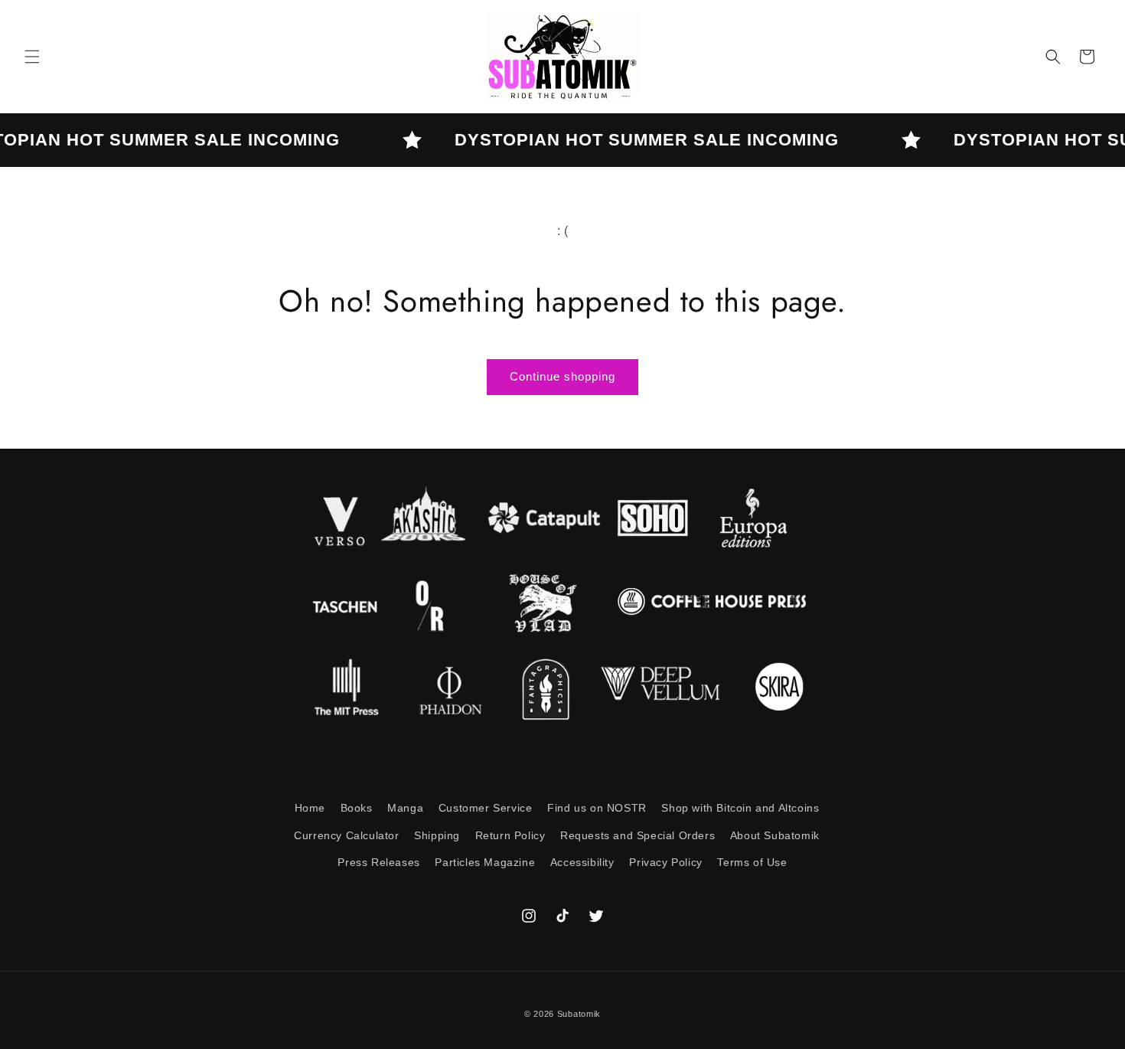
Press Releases (378, 862)
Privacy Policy (665, 862)
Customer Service (486, 808)
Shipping (437, 835)
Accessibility (582, 862)
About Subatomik (775, 835)
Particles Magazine (485, 862)
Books (357, 808)
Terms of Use (752, 862)
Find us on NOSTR (597, 808)
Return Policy (510, 835)
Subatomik (579, 1013)
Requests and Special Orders (637, 835)
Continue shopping (562, 376)
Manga (405, 808)
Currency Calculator (346, 835)
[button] (32, 57)
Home (310, 808)
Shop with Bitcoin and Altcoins (740, 808)
